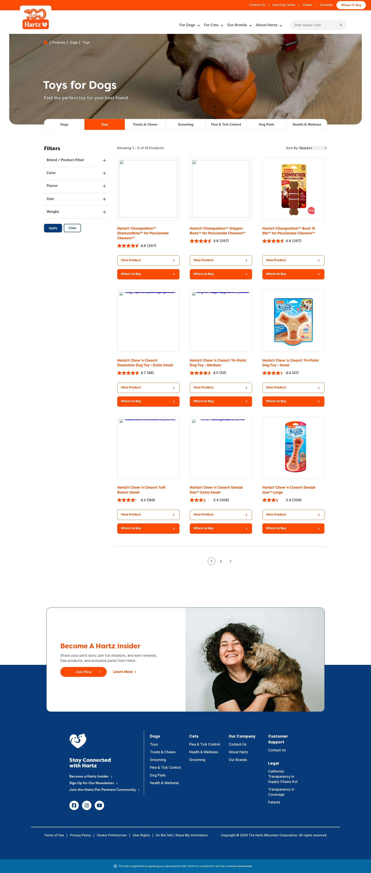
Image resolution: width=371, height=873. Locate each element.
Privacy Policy (80, 835)
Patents (274, 802)
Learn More (123, 672)
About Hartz (266, 25)
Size (50, 199)
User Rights (141, 835)
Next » (230, 561)
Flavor (52, 186)
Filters (52, 149)
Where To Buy (351, 5)
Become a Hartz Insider (89, 776)
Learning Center (283, 5)
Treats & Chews (145, 124)
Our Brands (237, 25)
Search (341, 24)
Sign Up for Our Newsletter (91, 783)
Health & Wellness (307, 124)
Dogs (74, 42)
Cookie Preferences (112, 835)
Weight (53, 212)
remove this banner (240, 866)
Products (58, 42)
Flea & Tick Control (226, 124)
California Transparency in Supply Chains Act (283, 776)
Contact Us (257, 5)
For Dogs (187, 25)
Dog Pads (266, 124)
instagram (86, 805)
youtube (99, 805)
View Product (131, 260)
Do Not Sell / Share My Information (182, 835)
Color (51, 173)
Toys (104, 124)
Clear (72, 228)
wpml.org (154, 866)
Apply (53, 228)
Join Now (83, 672)
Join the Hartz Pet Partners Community (102, 790)
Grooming (185, 124)
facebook (74, 805)
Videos (307, 5)
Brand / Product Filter (65, 160)
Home (45, 42)
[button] (148, 274)
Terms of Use (54, 835)
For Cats (211, 25)
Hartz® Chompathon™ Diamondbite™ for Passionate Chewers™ (143, 233)
